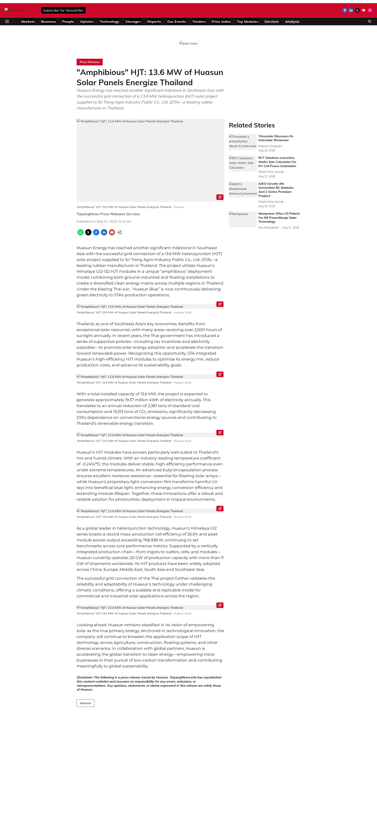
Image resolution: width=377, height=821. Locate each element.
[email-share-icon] (112, 234)
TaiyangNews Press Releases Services (108, 214)
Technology (109, 21)
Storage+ (133, 21)
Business (48, 21)
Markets (28, 21)
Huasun (85, 703)
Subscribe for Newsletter (63, 10)
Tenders (199, 21)
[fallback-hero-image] (243, 142)
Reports (154, 21)
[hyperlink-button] (219, 197)
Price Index (221, 21)
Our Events (176, 21)
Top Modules (247, 21)
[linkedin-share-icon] (104, 234)
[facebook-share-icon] (96, 234)
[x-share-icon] (88, 234)
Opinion (86, 21)
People (68, 21)
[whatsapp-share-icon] (80, 234)
